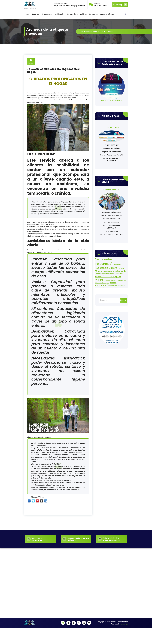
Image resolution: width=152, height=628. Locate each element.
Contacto (93, 14)
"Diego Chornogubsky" (110, 280)
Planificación (59, 14)
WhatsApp (117, 4)
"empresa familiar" (122, 280)
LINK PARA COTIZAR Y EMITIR (111, 101)
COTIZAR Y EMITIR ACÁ (111, 190)
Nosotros (35, 14)
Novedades (72, 14)
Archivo (83, 14)
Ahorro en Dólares (107, 14)
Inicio (27, 14)
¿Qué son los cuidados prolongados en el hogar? (53, 70)
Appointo (124, 624)
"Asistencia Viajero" (106, 268)
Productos (46, 14)
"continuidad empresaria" (105, 274)
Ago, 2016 (31, 61)
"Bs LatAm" (121, 268)
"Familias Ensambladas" (117, 286)
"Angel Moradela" (116, 264)
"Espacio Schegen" (102, 283)
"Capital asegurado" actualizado (110, 271)
